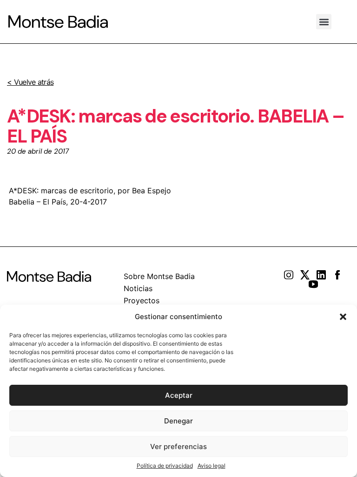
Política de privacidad (165, 465)
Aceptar (178, 395)
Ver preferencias (178, 446)
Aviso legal (211, 465)
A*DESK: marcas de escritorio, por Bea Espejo (90, 190)
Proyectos (141, 300)
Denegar (178, 420)
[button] (343, 316)
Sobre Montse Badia (159, 276)
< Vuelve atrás (30, 82)
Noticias (138, 288)
